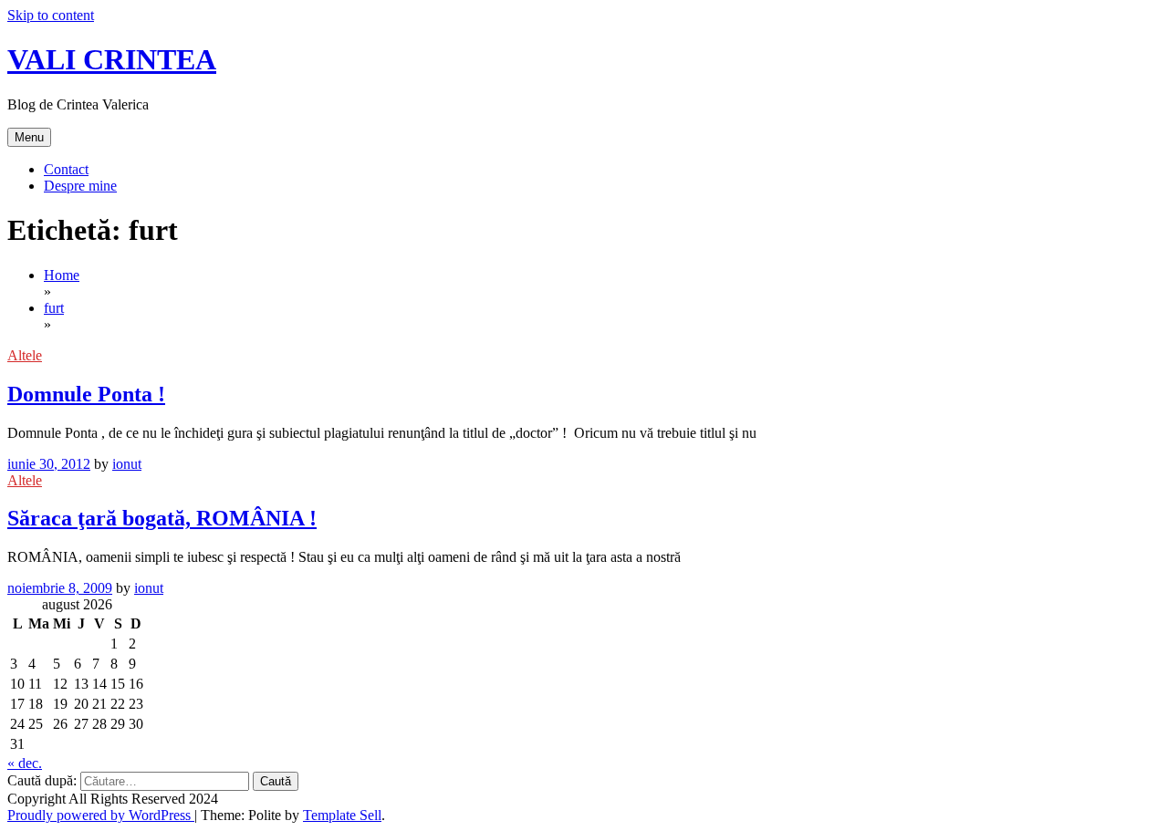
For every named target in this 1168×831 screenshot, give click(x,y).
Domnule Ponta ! (86, 394)
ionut (126, 464)
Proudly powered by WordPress (100, 815)
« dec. (24, 763)
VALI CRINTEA (111, 59)
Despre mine (80, 185)
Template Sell (342, 815)
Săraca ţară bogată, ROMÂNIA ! (162, 518)
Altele (24, 355)
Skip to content (50, 15)
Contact (66, 169)
